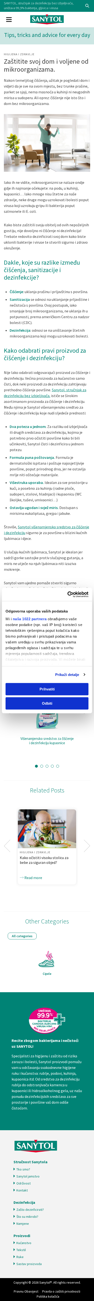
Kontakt (22, 1190)
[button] (36, 766)
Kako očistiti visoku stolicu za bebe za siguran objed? (44, 860)
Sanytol (47, 19)
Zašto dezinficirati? (30, 1209)
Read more (33, 877)
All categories (22, 936)
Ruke (20, 1257)
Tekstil (21, 1250)
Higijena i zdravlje (19, 54)
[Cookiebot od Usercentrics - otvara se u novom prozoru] (67, 594)
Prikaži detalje (67, 675)
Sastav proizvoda (29, 1264)
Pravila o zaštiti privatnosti (61, 1291)
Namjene (22, 1223)
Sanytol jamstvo (28, 1176)
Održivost (23, 1183)
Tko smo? (23, 1169)
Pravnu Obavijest (26, 1291)
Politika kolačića (48, 1296)
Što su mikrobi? (27, 1216)
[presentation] (7, 846)
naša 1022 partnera (30, 619)
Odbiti (47, 703)
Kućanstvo (23, 1243)
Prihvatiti (47, 689)
